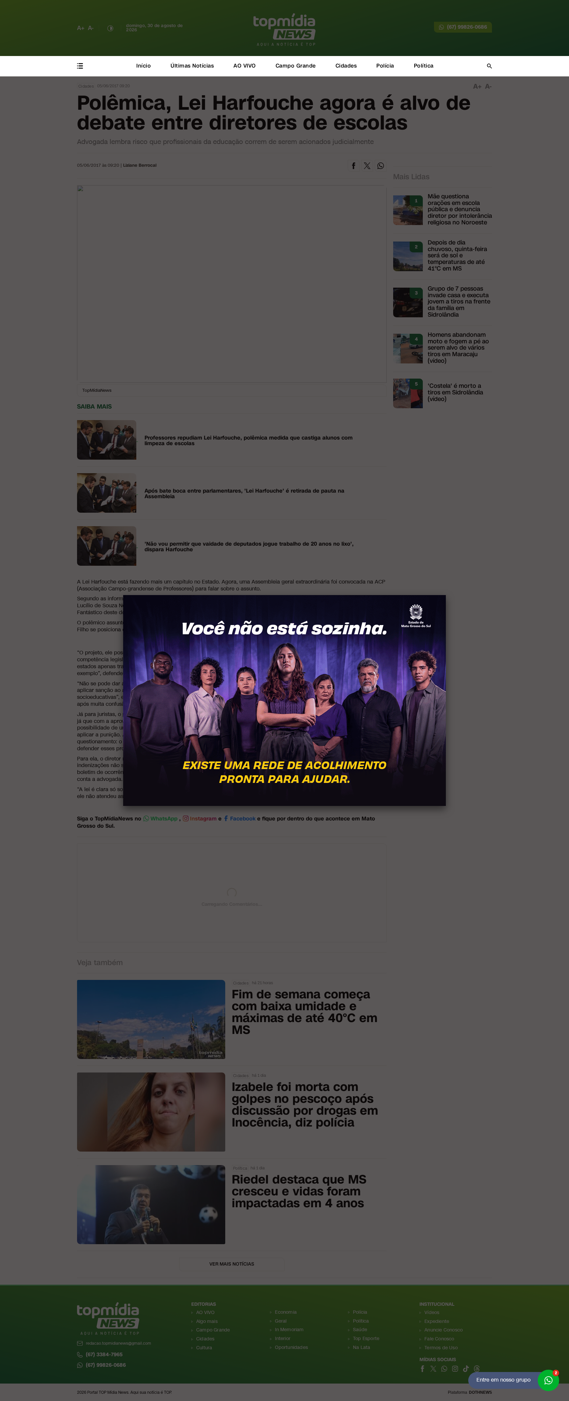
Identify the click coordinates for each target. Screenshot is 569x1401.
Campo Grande (296, 66)
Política (424, 66)
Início (143, 66)
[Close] (446, 595)
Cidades (346, 66)
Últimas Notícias (192, 66)
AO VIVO (244, 66)
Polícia (385, 66)
